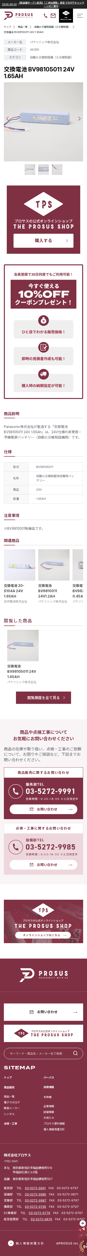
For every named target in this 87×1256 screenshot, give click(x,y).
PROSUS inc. (69, 1243)
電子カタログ (12, 1102)
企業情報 (49, 1106)
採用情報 (49, 1087)
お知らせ (49, 1117)
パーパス (49, 1077)
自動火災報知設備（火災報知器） (51, 57)
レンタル (9, 1114)
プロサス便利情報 (54, 1123)
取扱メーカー (12, 1108)
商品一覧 (9, 1096)
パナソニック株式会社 (52, 601)
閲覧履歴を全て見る (43, 697)
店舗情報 (49, 1112)
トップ (8, 1077)
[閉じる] (83, 1223)
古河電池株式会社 (15, 601)
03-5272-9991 (35, 1188)
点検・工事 (10, 1123)
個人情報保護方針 (54, 1129)
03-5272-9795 (35, 1206)
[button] (7, 119)
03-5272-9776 (39, 1213)
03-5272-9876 (41, 1219)
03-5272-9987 (35, 1200)
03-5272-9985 (35, 1194)
